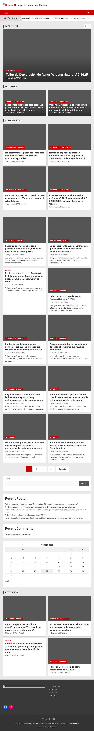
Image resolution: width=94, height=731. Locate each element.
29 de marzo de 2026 (57, 113)
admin (23, 78)
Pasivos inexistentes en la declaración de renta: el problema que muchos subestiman (69, 347)
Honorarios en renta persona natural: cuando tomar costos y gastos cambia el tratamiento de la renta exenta (69, 397)
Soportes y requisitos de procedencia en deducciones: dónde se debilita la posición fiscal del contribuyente (68, 107)
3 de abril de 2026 (11, 113)
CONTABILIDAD (13, 120)
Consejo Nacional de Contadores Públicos (42, 723)
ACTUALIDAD (12, 592)
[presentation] (85, 26)
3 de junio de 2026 (56, 403)
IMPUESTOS (11, 26)
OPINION (19, 71)
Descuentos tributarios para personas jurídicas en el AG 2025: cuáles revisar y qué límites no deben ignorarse (24, 107)
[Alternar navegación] (6, 12)
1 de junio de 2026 (56, 451)
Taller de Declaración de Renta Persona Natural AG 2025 (47, 75)
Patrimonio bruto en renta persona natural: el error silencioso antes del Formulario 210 (68, 445)
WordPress (54, 727)
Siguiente (62, 469)
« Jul (7, 581)
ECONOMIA (11, 86)
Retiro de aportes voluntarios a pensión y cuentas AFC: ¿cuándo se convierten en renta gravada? (23, 249)
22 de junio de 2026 (13, 78)
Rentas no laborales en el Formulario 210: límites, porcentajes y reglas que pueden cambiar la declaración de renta (24, 277)
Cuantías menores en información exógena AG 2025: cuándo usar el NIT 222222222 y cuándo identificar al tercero (68, 199)
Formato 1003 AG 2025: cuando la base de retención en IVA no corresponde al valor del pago (25, 198)
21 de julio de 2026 (12, 255)
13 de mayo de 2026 (56, 207)
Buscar (7, 479)
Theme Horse (73, 723)
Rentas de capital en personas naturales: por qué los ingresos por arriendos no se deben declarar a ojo (67, 155)
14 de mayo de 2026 (12, 204)
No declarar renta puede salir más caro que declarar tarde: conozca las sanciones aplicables (49, 18)
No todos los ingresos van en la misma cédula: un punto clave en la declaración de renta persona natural (24, 445)
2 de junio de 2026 (11, 451)
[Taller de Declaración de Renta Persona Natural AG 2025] (69, 280)
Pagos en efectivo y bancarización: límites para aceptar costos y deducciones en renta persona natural (24, 397)
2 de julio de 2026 (11, 161)
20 (51, 469)
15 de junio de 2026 (12, 403)
